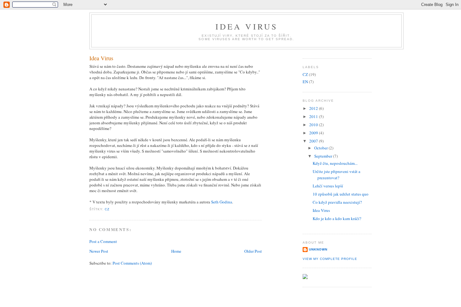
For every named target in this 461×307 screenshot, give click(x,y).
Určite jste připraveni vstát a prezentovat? (336, 174)
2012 (314, 108)
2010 (314, 124)
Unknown (318, 249)
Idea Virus (246, 26)
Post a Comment (103, 241)
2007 (314, 141)
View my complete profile (330, 259)
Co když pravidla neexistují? (337, 202)
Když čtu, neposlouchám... (335, 163)
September (323, 156)
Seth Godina (221, 202)
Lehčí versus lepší (328, 186)
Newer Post (98, 251)
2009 (314, 133)
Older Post (253, 251)
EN (305, 81)
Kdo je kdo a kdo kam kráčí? (337, 218)
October (321, 148)
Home (176, 251)
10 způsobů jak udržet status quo (340, 194)
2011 (314, 116)
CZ (107, 209)
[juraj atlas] (305, 277)
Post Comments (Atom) (132, 263)
